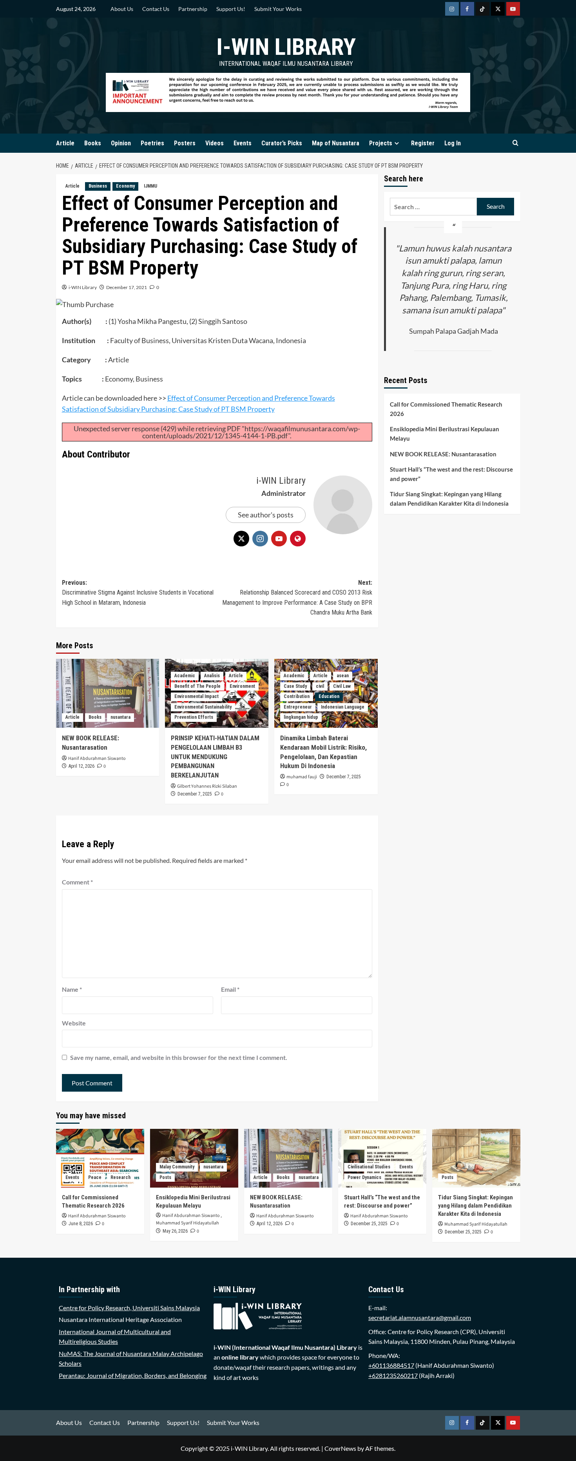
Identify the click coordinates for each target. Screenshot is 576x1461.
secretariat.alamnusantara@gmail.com (419, 1317)
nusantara (120, 717)
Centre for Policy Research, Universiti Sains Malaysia (129, 1307)
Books (92, 143)
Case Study (295, 686)
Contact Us (155, 8)
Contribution (297, 696)
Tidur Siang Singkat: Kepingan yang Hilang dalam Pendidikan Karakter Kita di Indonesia (449, 498)
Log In (452, 143)
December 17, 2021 (126, 287)
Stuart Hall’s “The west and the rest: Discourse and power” (451, 474)
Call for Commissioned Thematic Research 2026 (446, 409)
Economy (125, 186)
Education (329, 696)
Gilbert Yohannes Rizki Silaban (207, 786)
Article (65, 143)
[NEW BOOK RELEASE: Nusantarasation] (107, 693)
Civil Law (342, 686)
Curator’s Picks (281, 143)
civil (320, 686)
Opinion (121, 143)
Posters (185, 143)
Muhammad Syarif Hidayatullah (187, 1223)
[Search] (515, 143)
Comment (77, 882)
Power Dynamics (364, 1177)
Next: (297, 598)
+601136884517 (391, 1365)
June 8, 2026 (81, 1223)
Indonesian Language (342, 707)
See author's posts (265, 514)
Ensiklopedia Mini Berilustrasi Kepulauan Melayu (444, 433)
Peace (94, 1177)
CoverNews (340, 1448)
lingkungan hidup (301, 717)
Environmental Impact (196, 696)
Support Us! (230, 8)
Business (98, 186)
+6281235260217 (393, 1375)
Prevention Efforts (193, 717)
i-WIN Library (286, 47)
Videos (214, 143)
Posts (165, 1177)
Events (243, 143)
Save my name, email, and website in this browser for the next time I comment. (178, 1057)
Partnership (192, 8)
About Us (121, 8)
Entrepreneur (298, 707)
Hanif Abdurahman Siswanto (97, 758)
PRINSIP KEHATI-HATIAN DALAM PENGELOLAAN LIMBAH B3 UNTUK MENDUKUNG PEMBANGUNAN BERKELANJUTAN (215, 756)
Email (230, 989)
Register (423, 143)
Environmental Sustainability (203, 707)
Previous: (138, 592)
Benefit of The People (197, 686)
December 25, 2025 (369, 1223)
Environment (242, 686)
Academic (184, 675)
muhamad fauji (301, 777)
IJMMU (150, 186)
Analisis (212, 675)
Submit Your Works (278, 8)
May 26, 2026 (175, 1231)
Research (120, 1177)
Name (72, 989)
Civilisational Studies (369, 1167)
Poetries (152, 143)
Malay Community (176, 1167)
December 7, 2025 (195, 794)
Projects (380, 143)
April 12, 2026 (81, 766)
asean (343, 675)
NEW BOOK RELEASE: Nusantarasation (443, 453)
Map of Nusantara (335, 143)
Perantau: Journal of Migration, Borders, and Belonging (132, 1375)
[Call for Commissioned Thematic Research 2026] (100, 1158)
